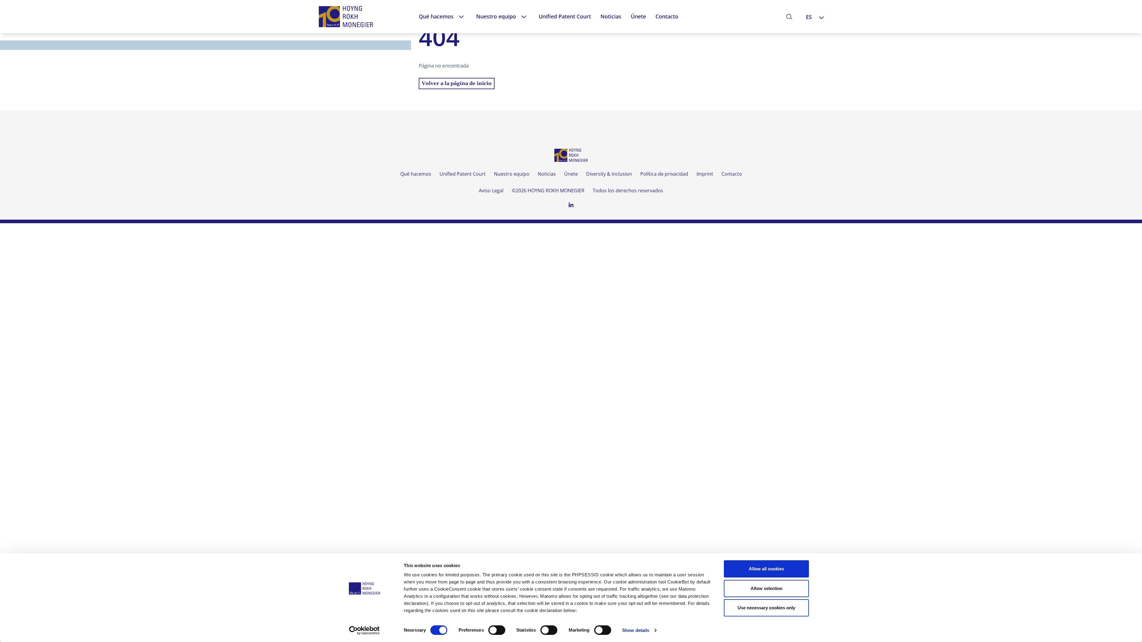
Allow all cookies (766, 568)
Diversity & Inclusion (609, 174)
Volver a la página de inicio (457, 83)
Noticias (610, 16)
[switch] (496, 630)
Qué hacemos (436, 16)
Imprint (705, 174)
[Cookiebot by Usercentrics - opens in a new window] (364, 630)
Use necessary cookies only (766, 607)
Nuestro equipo (496, 16)
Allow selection (766, 588)
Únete (638, 16)
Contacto (666, 16)
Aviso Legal (491, 190)
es (809, 17)
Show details (635, 630)
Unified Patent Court (565, 16)
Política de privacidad (664, 174)
